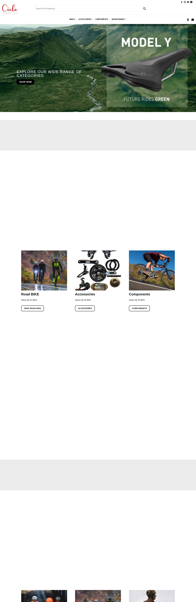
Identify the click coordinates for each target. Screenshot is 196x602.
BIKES (72, 19)
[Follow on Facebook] (182, 2)
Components (101, 19)
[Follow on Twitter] (188, 2)
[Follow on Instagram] (185, 2)
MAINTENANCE (118, 19)
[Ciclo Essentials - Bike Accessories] (16, 9)
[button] (188, 19)
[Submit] (144, 8)
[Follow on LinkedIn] (191, 2)
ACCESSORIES (85, 19)
